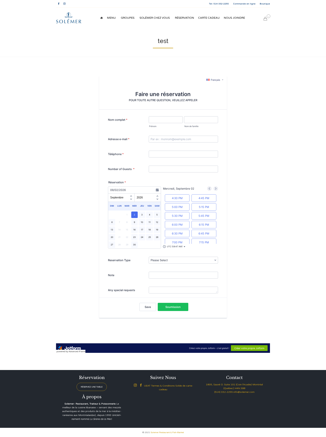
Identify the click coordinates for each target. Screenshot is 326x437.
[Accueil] (101, 18)
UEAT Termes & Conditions (159, 385)
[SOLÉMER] (69, 17)
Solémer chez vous (155, 18)
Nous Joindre (234, 18)
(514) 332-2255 (223, 392)
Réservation (184, 18)
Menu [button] (111, 18)
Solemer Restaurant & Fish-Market (167, 432)
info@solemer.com (244, 392)
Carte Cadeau (209, 18)
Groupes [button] (127, 18)
